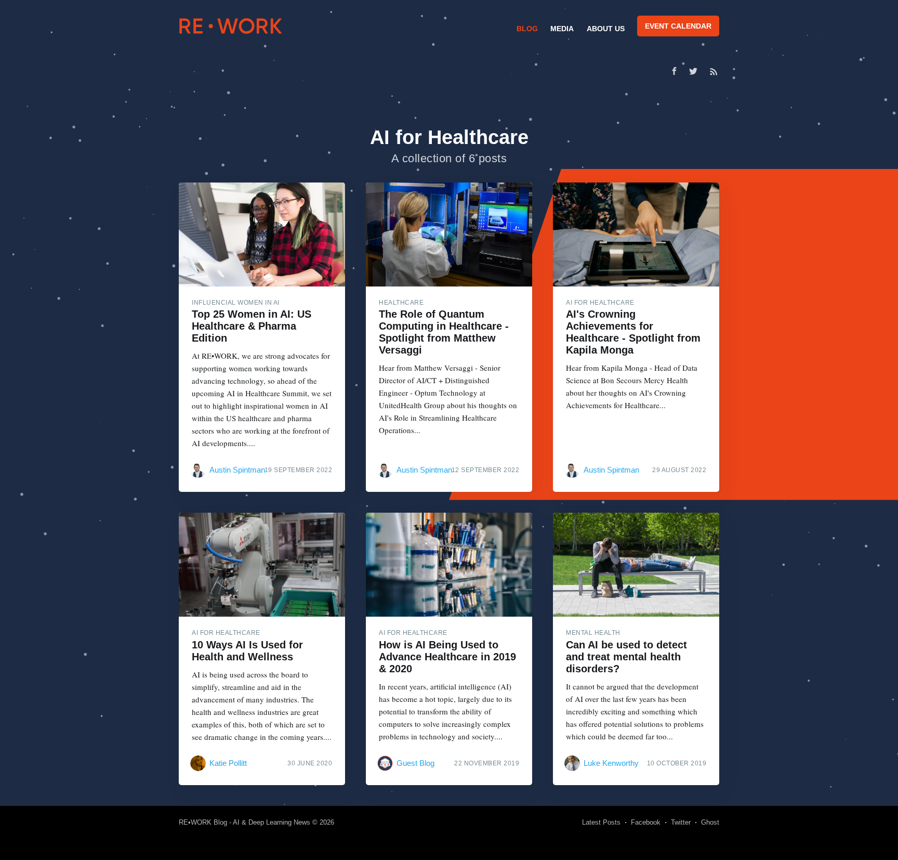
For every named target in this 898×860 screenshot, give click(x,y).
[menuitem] (526, 28)
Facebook (646, 822)
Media (562, 28)
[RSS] (713, 71)
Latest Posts (601, 822)
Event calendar (678, 26)
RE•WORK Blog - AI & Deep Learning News (244, 822)
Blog (527, 28)
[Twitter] (695, 71)
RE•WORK (231, 26)
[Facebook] (674, 71)
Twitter (681, 822)
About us (606, 28)
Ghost (710, 822)
